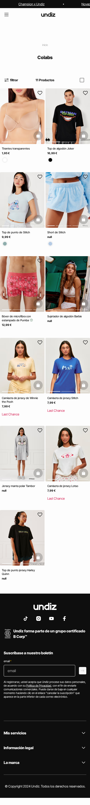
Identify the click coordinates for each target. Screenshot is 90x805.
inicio (45, 45)
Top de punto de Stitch (16, 232)
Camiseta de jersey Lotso (62, 486)
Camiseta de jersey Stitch (62, 398)
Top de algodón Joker (60, 148)
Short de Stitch (56, 232)
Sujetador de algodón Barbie (64, 316)
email (7, 661)
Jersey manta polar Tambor (18, 486)
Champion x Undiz (31, 4)
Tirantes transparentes (16, 148)
